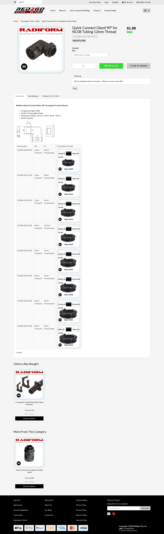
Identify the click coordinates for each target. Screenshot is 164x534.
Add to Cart (112, 66)
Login (106, 2)
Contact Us (49, 515)
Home (53, 10)
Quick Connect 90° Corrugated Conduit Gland (59, 21)
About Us (62, 10)
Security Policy (81, 520)
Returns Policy (81, 515)
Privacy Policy (81, 510)
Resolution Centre (20, 520)
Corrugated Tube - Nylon (30, 21)
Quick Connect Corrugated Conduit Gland (29, 471)
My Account (18, 505)
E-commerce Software (125, 530)
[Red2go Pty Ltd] (29, 10)
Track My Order (95, 2)
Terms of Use (81, 505)
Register (115, 2)
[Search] (15, 2)
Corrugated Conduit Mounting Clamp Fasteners (29, 403)
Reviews (46, 96)
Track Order (18, 515)
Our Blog (48, 510)
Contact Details (110, 10)
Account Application (21, 510)
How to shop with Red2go (80, 10)
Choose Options (29, 418)
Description (19, 96)
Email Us (97, 10)
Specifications (33, 96)
